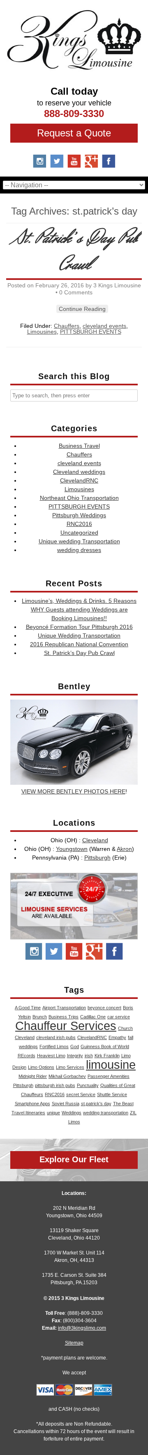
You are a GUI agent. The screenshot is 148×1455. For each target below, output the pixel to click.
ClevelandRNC (79, 480)
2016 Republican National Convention (79, 644)
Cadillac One (93, 1016)
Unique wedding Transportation (79, 541)
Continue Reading (82, 309)
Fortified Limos (54, 1046)
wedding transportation (105, 1112)
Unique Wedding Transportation (79, 635)
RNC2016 (79, 524)
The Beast (123, 1103)
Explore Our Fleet (74, 1159)
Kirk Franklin (107, 1055)
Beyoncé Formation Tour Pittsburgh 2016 (79, 627)
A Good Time (28, 1007)
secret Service (80, 1094)
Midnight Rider (32, 1076)
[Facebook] (109, 164)
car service (118, 1016)
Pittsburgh (97, 857)
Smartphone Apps (32, 1103)
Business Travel (79, 445)
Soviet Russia (65, 1103)
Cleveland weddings (79, 471)
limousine (111, 1064)
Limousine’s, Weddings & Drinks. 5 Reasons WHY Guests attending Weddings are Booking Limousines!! (79, 609)
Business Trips (64, 1016)
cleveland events (104, 326)
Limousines (42, 331)
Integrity (75, 1055)
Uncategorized (79, 532)
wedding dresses (79, 550)
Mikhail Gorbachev (67, 1076)
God (74, 1046)
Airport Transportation (64, 1007)
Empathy (117, 1037)
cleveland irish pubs (56, 1037)
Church (125, 1028)
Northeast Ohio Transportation (79, 498)
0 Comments (75, 292)
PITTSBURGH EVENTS (90, 331)
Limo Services (70, 1067)
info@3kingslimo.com (82, 1328)
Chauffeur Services (65, 1025)
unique (53, 1112)
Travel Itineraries (28, 1112)
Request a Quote (74, 133)
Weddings (71, 1112)
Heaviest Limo (51, 1055)
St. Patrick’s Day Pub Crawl (75, 251)
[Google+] (94, 958)
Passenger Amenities (109, 1076)
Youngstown (72, 849)
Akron (124, 849)
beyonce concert (104, 1007)
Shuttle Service (112, 1094)
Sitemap (74, 1343)
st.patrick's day (96, 1103)
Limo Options (41, 1067)
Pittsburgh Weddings (79, 515)
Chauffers (66, 326)
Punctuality (88, 1085)
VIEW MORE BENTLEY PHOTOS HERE (73, 791)
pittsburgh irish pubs (55, 1085)
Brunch (39, 1016)
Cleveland (95, 840)
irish (89, 1055)
